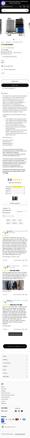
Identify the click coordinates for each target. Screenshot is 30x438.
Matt (8, 220)
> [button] (15, 334)
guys (14, 220)
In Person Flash (17, 52)
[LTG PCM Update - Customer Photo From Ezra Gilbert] (15, 198)
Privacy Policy (4, 399)
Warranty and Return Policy (7, 395)
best (21, 223)
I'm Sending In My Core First (9, 56)
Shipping (3, 391)
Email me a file (6, 52)
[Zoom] (24, 35)
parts (8, 223)
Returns (3, 386)
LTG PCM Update (6, 256)
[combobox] (15, 10)
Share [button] (5, 260)
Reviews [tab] (5, 208)
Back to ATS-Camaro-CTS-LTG (16, 346)
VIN (3, 73)
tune (19, 220)
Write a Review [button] (16, 203)
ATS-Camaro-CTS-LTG (18, 42)
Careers (3, 401)
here (7, 172)
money (15, 223)
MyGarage (3, 403)
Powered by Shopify (20, 434)
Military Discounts (5, 393)
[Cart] (24, 6)
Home (2, 42)
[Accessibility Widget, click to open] (3, 3)
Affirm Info (3, 389)
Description (4, 93)
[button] (24, 260)
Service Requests (5, 397)
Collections (8, 42)
